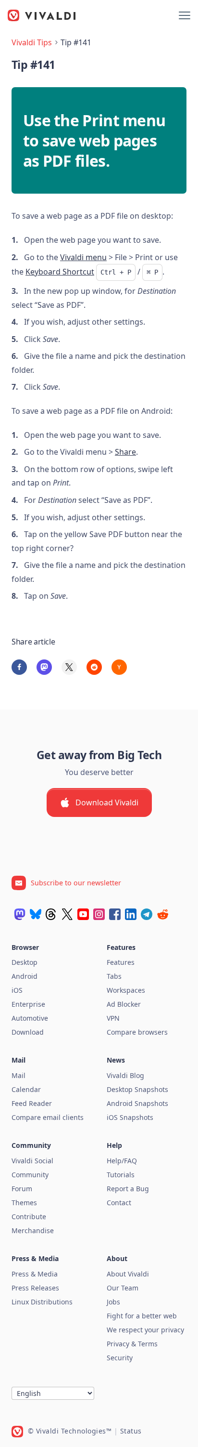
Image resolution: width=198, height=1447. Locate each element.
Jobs (113, 1301)
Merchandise (33, 1230)
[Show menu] (184, 15)
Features (121, 962)
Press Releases (35, 1287)
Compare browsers (137, 1032)
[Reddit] (162, 914)
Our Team (122, 1287)
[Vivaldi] (42, 15)
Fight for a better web (142, 1315)
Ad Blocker (124, 1004)
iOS (17, 990)
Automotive (30, 1018)
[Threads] (51, 914)
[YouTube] (83, 914)
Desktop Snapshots (137, 1089)
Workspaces (126, 990)
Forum (22, 1188)
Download (28, 1032)
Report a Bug (128, 1188)
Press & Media (35, 1273)
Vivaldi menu (83, 257)
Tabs (114, 976)
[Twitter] (67, 914)
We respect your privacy (145, 1329)
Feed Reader (32, 1103)
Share (125, 452)
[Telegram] (146, 914)
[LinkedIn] (130, 914)
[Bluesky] (35, 914)
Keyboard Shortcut (59, 271)
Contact (119, 1202)
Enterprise (28, 1004)
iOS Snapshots (130, 1117)
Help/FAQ (122, 1160)
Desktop (24, 962)
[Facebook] (115, 914)
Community (30, 1174)
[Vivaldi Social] (19, 914)
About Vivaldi (128, 1273)
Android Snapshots (137, 1103)
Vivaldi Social (32, 1160)
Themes (24, 1202)
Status (131, 1430)
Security (120, 1357)
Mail (18, 1075)
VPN (113, 1018)
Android (24, 976)
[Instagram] (99, 914)
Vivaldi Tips (32, 42)
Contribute (29, 1216)
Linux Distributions (42, 1301)
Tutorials (121, 1174)
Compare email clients (48, 1117)
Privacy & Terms (132, 1343)
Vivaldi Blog (125, 1075)
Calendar (26, 1089)
